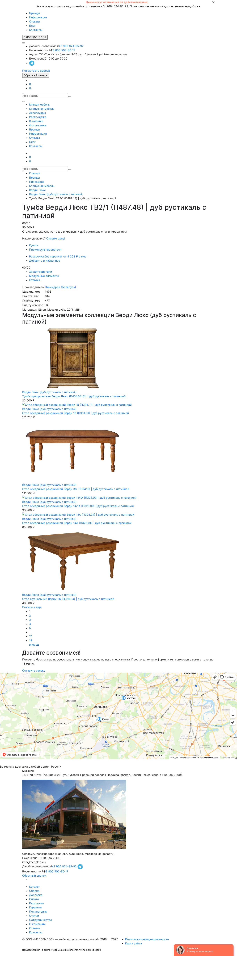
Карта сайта (133, 943)
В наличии (36, 121)
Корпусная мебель (41, 108)
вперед (34, 644)
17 (30, 636)
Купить (34, 245)
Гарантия (35, 907)
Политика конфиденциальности (147, 939)
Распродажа (37, 117)
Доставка (35, 895)
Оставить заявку (33, 670)
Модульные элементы (44, 276)
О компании (37, 924)
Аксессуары (37, 113)
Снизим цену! (55, 238)
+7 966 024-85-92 (71, 46)
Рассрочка (36, 903)
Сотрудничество (40, 920)
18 (30, 640)
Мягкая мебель (39, 104)
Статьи (34, 915)
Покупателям (38, 911)
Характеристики (40, 271)
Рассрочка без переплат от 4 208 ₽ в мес (57, 256)
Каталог (34, 886)
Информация (38, 17)
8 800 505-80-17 (64, 50)
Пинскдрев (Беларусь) (60, 287)
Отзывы (34, 21)
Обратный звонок (36, 75)
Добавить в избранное (44, 260)
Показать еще (31, 607)
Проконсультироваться (45, 249)
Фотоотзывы (37, 125)
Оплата (34, 899)
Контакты (35, 29)
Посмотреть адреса (36, 70)
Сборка (34, 890)
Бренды (34, 13)
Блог (32, 25)
